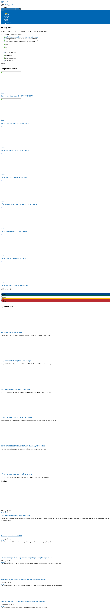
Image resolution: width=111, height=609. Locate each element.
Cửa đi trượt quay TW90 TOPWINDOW (14, 285)
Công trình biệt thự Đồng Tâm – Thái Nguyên (16, 361)
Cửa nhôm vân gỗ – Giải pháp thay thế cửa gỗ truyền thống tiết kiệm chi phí (26, 558)
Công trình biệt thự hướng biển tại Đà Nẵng (15, 515)
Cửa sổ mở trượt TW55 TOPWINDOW (14, 231)
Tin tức (6, 20)
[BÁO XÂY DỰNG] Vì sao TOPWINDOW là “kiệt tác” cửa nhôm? (23, 579)
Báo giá (6, 19)
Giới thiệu (6, 14)
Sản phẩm (6, 16)
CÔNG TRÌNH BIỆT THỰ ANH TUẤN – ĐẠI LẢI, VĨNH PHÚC (23, 446)
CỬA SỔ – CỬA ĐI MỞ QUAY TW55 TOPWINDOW (19, 204)
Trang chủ (6, 13)
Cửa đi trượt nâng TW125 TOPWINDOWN (15, 150)
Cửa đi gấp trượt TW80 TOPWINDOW (14, 177)
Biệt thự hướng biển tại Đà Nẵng (12, 332)
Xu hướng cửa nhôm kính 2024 (11, 536)
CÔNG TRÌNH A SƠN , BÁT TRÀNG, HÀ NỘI (17, 474)
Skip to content (4, 1)
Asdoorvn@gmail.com (10, 4)
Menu (2, 10)
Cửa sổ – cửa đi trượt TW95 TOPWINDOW (15, 123)
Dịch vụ (6, 17)
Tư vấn (9, 22)
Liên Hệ (6, 23)
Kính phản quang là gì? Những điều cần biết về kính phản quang (23, 601)
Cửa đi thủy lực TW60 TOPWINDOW (13, 258)
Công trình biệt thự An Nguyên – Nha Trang (16, 389)
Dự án (2, 512)
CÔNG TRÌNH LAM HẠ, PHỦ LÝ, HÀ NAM (16, 417)
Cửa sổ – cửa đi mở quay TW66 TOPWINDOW (17, 96)
